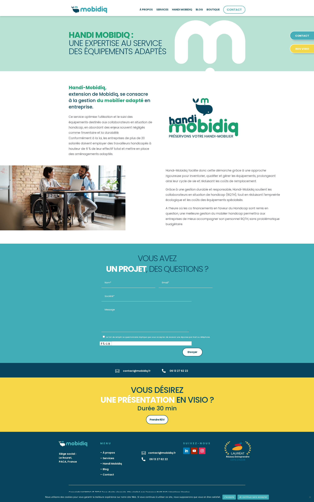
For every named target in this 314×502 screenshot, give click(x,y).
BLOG (199, 9)
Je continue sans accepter (253, 497)
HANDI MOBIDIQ (182, 9)
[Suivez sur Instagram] (202, 451)
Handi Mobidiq (112, 464)
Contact (108, 474)
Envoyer (192, 352)
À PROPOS (146, 9)
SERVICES (162, 9)
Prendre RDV (157, 419)
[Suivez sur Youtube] (194, 451)
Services (108, 458)
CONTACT (234, 10)
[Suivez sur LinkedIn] (186, 451)
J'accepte (229, 497)
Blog (106, 469)
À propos (109, 453)
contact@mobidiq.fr (137, 371)
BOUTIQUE (213, 9)
